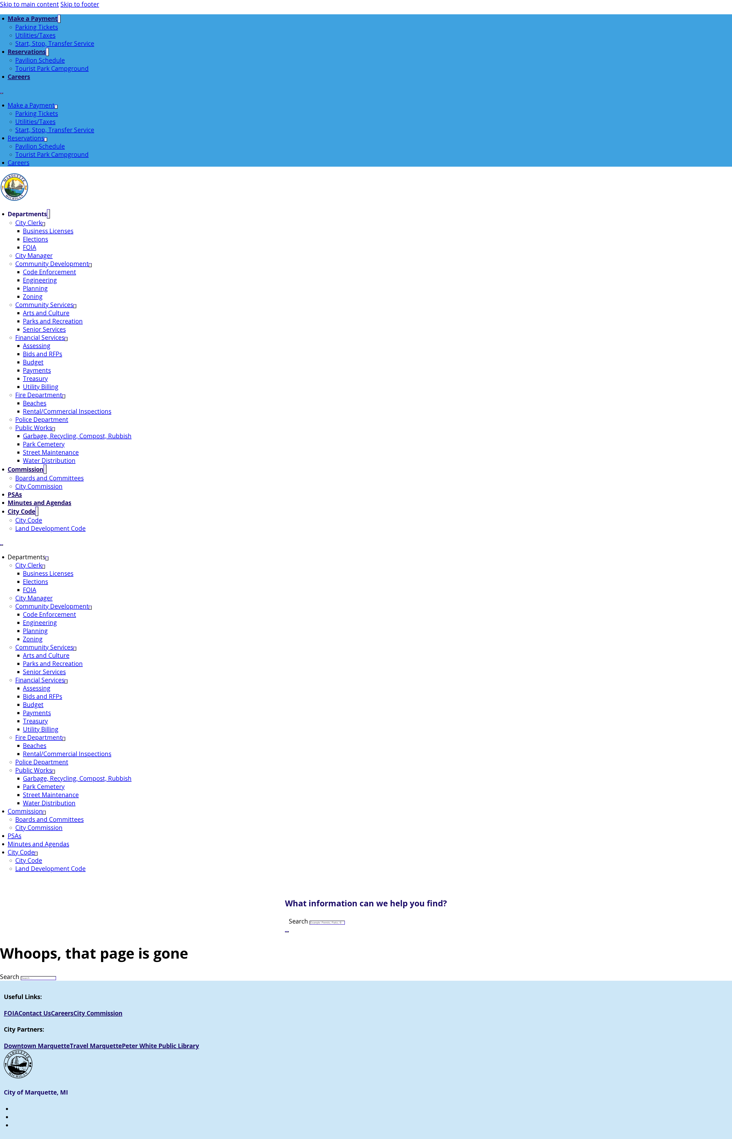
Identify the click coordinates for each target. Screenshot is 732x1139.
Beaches (34, 403)
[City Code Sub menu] (36, 511)
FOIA (29, 247)
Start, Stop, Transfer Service (54, 43)
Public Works (33, 428)
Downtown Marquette (37, 1046)
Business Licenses (48, 231)
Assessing (36, 346)
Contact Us (34, 1013)
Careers (19, 76)
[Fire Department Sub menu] (63, 396)
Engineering (40, 280)
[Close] (287, 931)
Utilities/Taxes (35, 35)
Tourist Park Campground (52, 68)
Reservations (27, 51)
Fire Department (38, 395)
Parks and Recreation (53, 321)
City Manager (34, 255)
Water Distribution (49, 460)
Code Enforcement (49, 272)
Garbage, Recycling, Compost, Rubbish (77, 436)
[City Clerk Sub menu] (43, 224)
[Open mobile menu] (1, 93)
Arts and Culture (46, 313)
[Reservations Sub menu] (47, 52)
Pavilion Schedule (40, 60)
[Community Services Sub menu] (74, 306)
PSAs (15, 494)
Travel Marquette (96, 1046)
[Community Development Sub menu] (90, 265)
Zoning (33, 296)
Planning (35, 288)
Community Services (44, 305)
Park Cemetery (44, 444)
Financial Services (39, 337)
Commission (25, 469)
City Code (21, 511)
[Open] (2, 883)
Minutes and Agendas (39, 502)
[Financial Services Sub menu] (65, 339)
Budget (33, 362)
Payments (37, 370)
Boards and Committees (49, 478)
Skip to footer (79, 4)
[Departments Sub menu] (48, 214)
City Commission (39, 486)
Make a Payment (33, 18)
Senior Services (44, 329)
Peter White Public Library (160, 1046)
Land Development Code (50, 528)
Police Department (41, 419)
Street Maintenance (51, 452)
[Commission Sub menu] (45, 469)
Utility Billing (40, 387)
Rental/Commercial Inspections (67, 411)
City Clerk (28, 223)
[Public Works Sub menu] (53, 429)
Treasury (35, 378)
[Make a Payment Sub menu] (59, 19)
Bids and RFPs (42, 354)
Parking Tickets (36, 27)
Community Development (52, 264)
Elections (35, 239)
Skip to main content (29, 4)
